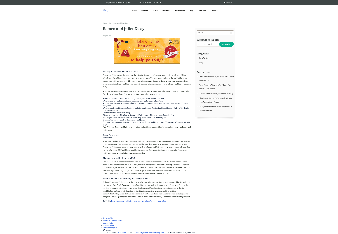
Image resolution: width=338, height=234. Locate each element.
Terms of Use (108, 218)
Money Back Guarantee (112, 220)
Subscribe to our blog (208, 39)
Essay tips (115, 201)
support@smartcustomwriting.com (118, 3)
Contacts (214, 10)
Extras (155, 10)
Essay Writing (204, 58)
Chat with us (227, 3)
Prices (134, 10)
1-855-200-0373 (152, 3)
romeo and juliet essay (128, 201)
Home (105, 23)
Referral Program (110, 227)
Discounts (166, 10)
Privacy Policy (108, 225)
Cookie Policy (108, 223)
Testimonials (180, 10)
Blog (191, 10)
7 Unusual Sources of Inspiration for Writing (216, 93)
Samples (144, 10)
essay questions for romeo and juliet (151, 201)
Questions (202, 10)
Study (201, 63)
